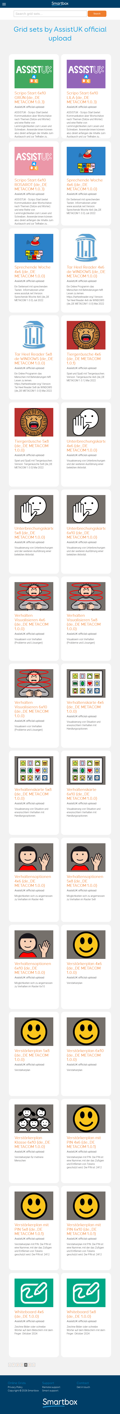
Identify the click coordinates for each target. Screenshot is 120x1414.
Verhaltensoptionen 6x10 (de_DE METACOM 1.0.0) (33, 968)
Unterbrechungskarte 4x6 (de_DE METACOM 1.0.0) (87, 446)
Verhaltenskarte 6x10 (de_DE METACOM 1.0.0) (82, 794)
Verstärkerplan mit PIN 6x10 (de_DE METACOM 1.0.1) (84, 1229)
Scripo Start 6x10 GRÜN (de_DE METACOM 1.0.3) (30, 97)
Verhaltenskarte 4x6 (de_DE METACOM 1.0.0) (85, 707)
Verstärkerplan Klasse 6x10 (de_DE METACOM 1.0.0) (32, 1142)
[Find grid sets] (51, 14)
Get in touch (83, 1387)
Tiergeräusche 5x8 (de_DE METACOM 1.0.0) (32, 446)
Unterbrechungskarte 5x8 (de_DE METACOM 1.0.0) (34, 533)
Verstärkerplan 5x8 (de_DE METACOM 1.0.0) (32, 1055)
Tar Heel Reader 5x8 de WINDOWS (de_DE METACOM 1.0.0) (34, 359)
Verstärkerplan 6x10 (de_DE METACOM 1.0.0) (85, 1055)
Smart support (50, 1391)
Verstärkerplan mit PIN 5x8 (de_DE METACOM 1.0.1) (32, 1229)
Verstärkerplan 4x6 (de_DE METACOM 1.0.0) (84, 968)
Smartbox (33, 1391)
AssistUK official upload (29, 107)
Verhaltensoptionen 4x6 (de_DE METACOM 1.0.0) (33, 881)
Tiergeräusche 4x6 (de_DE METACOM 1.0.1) (84, 359)
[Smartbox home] (60, 3)
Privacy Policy (15, 1387)
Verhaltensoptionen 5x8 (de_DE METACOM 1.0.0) (85, 881)
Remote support (51, 1387)
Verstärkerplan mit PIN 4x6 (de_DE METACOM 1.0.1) (84, 1142)
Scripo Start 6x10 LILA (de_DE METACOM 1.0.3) (82, 97)
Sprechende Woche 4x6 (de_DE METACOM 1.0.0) (85, 184)
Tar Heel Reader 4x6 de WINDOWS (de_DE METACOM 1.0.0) (86, 271)
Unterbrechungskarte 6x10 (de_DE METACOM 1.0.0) (87, 533)
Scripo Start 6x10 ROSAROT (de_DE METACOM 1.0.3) (31, 184)
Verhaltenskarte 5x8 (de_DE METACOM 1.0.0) (33, 794)
